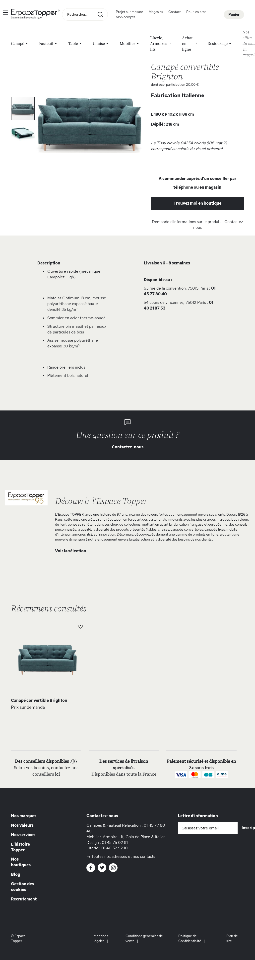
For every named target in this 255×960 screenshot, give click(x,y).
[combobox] (85, 14)
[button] (23, 132)
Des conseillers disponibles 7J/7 (46, 761)
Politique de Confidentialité (189, 938)
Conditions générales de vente (144, 938)
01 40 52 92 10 (114, 848)
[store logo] (35, 14)
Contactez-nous (127, 447)
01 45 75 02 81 (115, 842)
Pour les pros (196, 11)
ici (57, 774)
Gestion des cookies (22, 886)
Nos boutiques (21, 862)
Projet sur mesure (129, 11)
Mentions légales (101, 938)
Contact (174, 11)
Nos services (23, 834)
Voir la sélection (70, 551)
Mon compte (125, 17)
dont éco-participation (175, 84)
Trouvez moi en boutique (197, 203)
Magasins (156, 11)
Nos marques (23, 815)
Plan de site (232, 938)
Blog (15, 874)
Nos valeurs (22, 825)
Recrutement (24, 899)
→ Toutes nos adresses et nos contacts (120, 856)
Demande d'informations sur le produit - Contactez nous (197, 224)
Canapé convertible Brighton (39, 700)
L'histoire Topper (20, 847)
